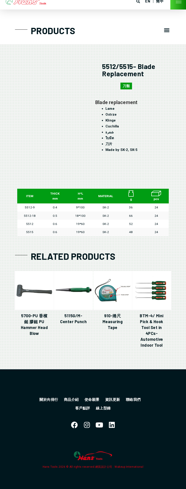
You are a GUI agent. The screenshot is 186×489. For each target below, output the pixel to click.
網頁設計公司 (104, 466)
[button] (166, 30)
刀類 (126, 86)
